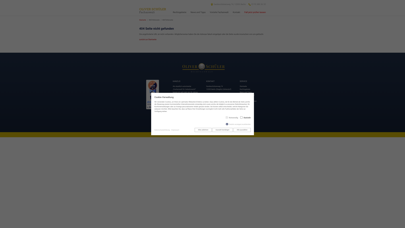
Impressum (175, 130)
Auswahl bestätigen (222, 130)
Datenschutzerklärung (162, 130)
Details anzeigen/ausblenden (240, 124)
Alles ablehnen (203, 130)
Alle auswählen (242, 130)
